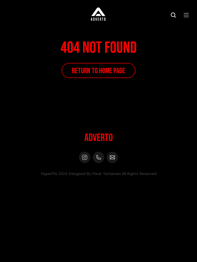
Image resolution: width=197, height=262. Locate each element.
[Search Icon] (173, 15)
